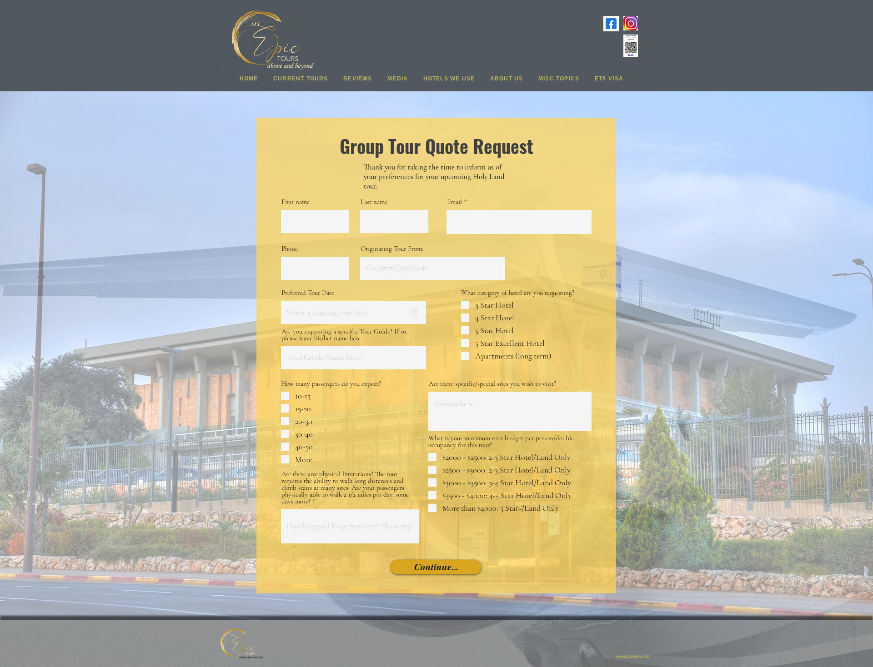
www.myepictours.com (632, 656)
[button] (301, 78)
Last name (374, 202)
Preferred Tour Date (307, 292)
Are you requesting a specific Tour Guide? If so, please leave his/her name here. (344, 335)
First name (295, 202)
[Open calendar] (413, 312)
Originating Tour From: (392, 248)
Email (454, 202)
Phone (289, 248)
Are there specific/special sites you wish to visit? (492, 383)
